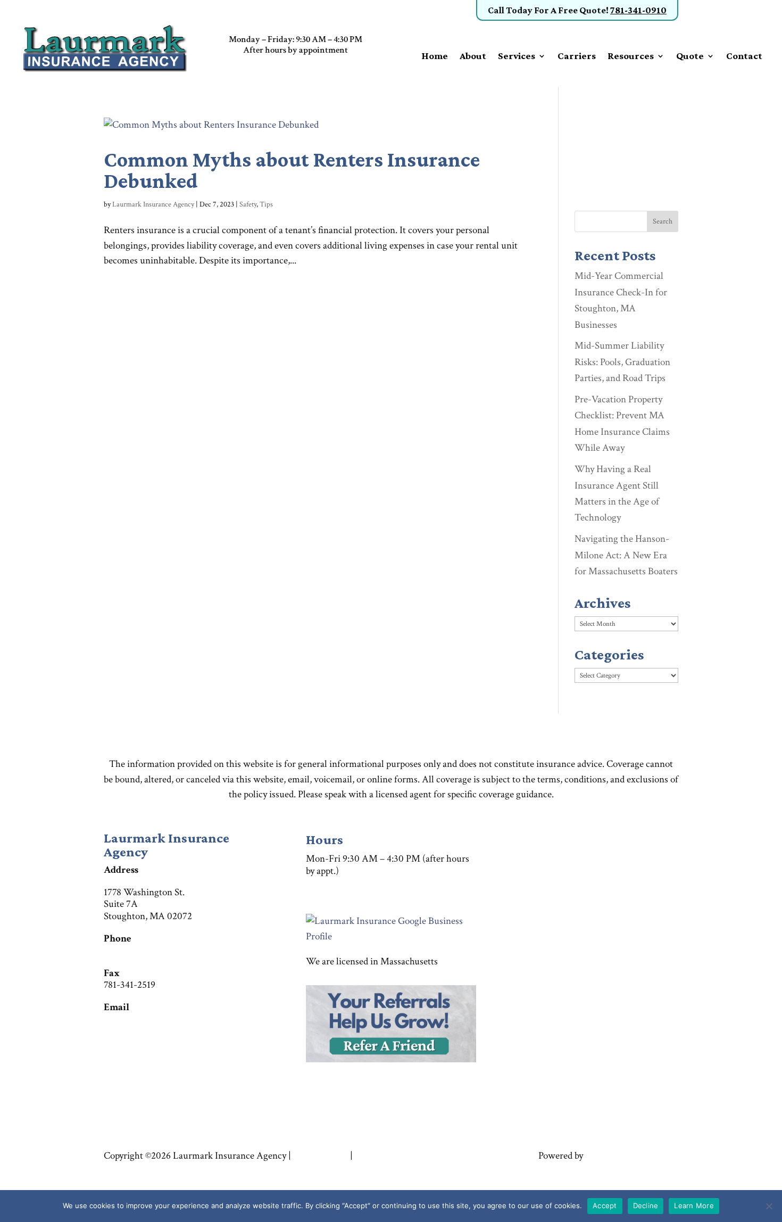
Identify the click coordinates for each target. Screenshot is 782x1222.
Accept (605, 1205)
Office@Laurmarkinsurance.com (169, 1019)
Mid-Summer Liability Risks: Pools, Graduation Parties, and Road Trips (622, 362)
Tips (266, 204)
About (473, 56)
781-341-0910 (638, 10)
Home (434, 56)
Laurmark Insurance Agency (153, 204)
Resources (631, 56)
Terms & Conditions (144, 1170)
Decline (646, 1205)
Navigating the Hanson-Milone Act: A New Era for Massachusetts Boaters (626, 555)
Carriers (577, 56)
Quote (690, 56)
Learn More (694, 1205)
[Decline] (768, 1206)
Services (516, 56)
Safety (247, 204)
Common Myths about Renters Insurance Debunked (292, 170)
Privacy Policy (320, 1155)
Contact (744, 56)
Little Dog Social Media (631, 1155)
